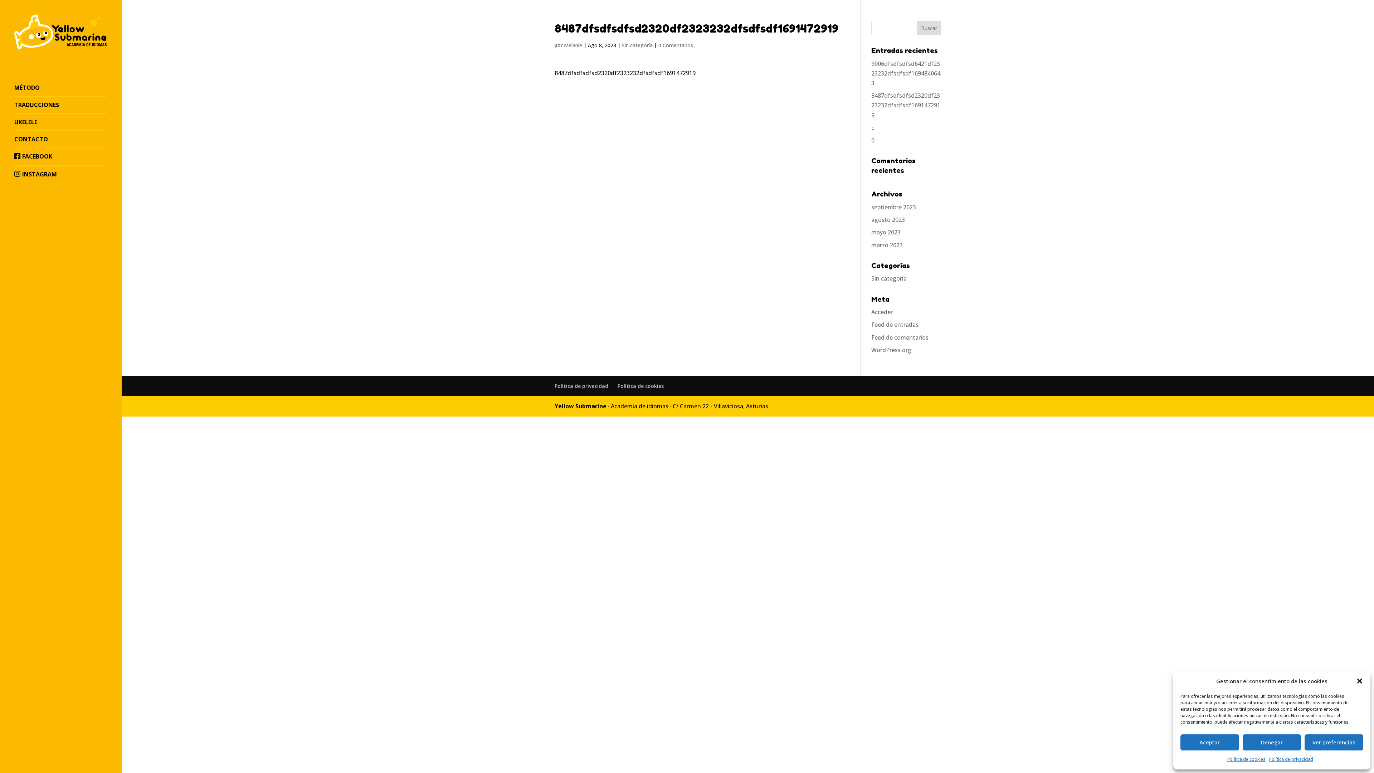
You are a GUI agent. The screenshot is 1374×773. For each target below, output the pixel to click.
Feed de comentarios (900, 337)
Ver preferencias (1333, 742)
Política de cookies (1246, 759)
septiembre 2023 (893, 207)
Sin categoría (637, 45)
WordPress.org (891, 350)
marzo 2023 (887, 245)
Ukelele (25, 122)
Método (27, 88)
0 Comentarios (675, 45)
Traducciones (36, 105)
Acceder (882, 312)
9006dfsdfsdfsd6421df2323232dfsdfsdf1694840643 (905, 73)
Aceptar (1209, 742)
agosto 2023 (888, 220)
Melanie (573, 45)
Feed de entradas (895, 325)
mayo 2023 (886, 232)
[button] (1359, 681)
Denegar (1272, 742)
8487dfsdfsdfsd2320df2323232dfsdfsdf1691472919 (905, 105)
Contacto (31, 139)
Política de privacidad (1291, 759)
